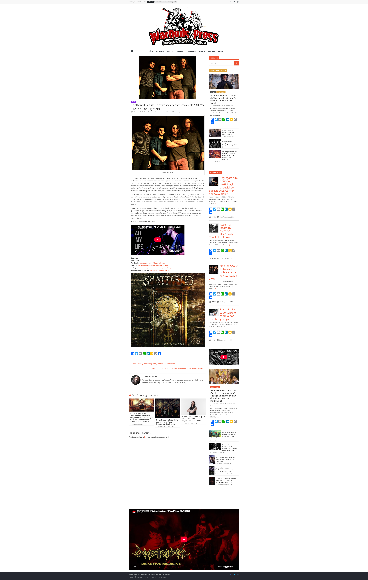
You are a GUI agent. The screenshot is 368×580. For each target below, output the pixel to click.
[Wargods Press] (132, 51)
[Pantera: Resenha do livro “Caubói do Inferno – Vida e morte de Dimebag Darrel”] (215, 444)
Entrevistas (191, 51)
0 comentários (160, 112)
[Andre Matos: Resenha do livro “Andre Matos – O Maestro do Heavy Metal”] (212, 456)
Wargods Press (181, 112)
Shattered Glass (171, 112)
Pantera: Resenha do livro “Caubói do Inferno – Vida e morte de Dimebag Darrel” (229, 447)
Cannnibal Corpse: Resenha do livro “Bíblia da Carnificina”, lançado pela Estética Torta (226, 480)
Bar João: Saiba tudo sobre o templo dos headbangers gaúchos (224, 314)
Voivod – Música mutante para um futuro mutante (228, 132)
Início (151, 51)
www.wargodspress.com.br (159, 270)
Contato (221, 51)
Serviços (211, 51)
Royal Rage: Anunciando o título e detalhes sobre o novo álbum (178, 368)
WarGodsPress (150, 112)
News (133, 101)
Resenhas (180, 51)
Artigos (170, 51)
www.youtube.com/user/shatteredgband (153, 265)
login (146, 437)
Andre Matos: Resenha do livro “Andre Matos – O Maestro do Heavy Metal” (225, 459)
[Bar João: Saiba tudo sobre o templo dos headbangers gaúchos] (214, 309)
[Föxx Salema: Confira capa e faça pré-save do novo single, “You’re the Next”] (193, 400)
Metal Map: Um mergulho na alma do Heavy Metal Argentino (229, 143)
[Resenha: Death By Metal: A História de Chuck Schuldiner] (214, 224)
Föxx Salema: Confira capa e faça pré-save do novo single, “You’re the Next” (193, 418)
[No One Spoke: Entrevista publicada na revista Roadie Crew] (214, 265)
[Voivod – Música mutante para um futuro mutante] (215, 129)
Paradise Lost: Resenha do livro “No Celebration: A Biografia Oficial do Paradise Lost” (225, 470)
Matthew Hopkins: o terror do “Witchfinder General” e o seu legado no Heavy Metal (223, 99)
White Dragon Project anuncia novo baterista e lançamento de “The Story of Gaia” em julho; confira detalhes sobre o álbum (141, 417)
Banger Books (215, 387)
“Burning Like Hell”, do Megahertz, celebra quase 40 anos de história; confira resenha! (229, 155)
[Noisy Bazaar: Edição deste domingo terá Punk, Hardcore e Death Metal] (167, 400)
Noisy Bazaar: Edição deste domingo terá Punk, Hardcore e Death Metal (167, 422)
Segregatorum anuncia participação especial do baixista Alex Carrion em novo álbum (223, 186)
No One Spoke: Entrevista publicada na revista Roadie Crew (224, 272)
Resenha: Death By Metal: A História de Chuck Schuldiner (221, 231)
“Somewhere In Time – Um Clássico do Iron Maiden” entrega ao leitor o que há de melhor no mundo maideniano (223, 395)
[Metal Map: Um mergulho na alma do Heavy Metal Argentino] (215, 140)
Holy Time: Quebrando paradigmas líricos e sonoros (152, 364)
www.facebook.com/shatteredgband (152, 263)
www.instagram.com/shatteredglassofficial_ (155, 268)
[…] (216, 203)
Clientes (202, 51)
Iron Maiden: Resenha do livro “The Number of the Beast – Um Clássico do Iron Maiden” (223, 435)
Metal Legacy (221, 92)
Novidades (160, 51)
